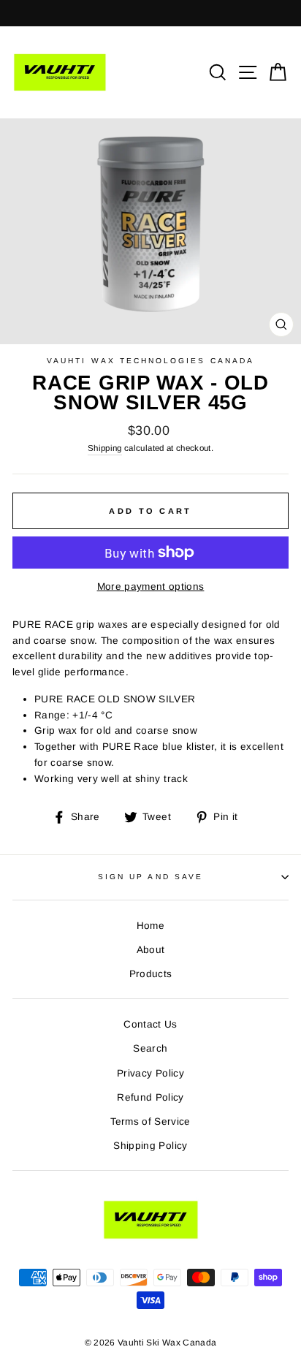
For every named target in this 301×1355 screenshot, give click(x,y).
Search (150, 1048)
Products (150, 973)
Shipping (105, 448)
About (151, 949)
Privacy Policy (150, 1073)
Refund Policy (150, 1097)
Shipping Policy (150, 1145)
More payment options (151, 586)
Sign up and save (150, 877)
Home (150, 925)
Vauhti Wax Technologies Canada (150, 361)
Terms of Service (150, 1121)
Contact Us (150, 1024)
